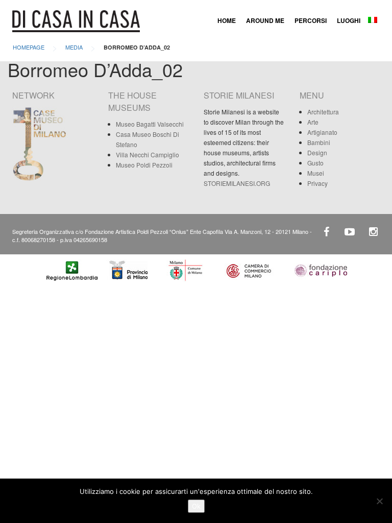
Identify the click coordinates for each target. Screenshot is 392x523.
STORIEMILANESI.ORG (237, 183)
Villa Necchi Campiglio (147, 154)
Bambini (318, 142)
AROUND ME (265, 20)
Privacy (317, 183)
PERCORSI (311, 20)
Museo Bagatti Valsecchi (150, 124)
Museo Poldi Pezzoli (144, 164)
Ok (196, 506)
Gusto (315, 162)
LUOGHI (348, 20)
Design (317, 152)
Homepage (28, 47)
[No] (379, 501)
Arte (312, 121)
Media (74, 47)
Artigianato (322, 132)
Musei (315, 173)
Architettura (323, 111)
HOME (226, 20)
